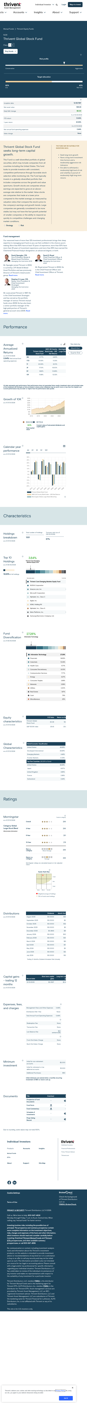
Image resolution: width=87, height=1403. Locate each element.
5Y (41, 450)
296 (63, 822)
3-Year (28, 828)
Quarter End (75, 353)
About (9, 1163)
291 (63, 835)
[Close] (72, 1387)
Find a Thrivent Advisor (68, 1152)
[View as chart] (64, 344)
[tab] (20, 12)
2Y (33, 450)
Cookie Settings (13, 1193)
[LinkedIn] (14, 1183)
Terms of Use (12, 1202)
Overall (28, 821)
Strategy (9, 225)
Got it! (66, 1398)
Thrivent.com (65, 1155)
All (28, 450)
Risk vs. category (29, 849)
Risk (22, 225)
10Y (46, 450)
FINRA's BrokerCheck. (67, 1204)
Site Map (42, 1163)
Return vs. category (29, 858)
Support (26, 1163)
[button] (53, 4)
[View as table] (64, 446)
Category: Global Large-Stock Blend (10, 827)
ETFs (8, 1157)
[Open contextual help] (17, 44)
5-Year (28, 835)
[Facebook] (9, 1183)
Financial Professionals (68, 1148)
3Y (37, 450)
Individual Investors (67, 1145)
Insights (42, 1148)
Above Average (47, 850)
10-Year (28, 842)
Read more (13, 275)
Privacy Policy (60, 1390)
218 (63, 842)
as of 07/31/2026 (9, 820)
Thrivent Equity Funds (25, 29)
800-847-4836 (34, 1215)
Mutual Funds (8, 29)
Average (47, 859)
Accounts (26, 1148)
